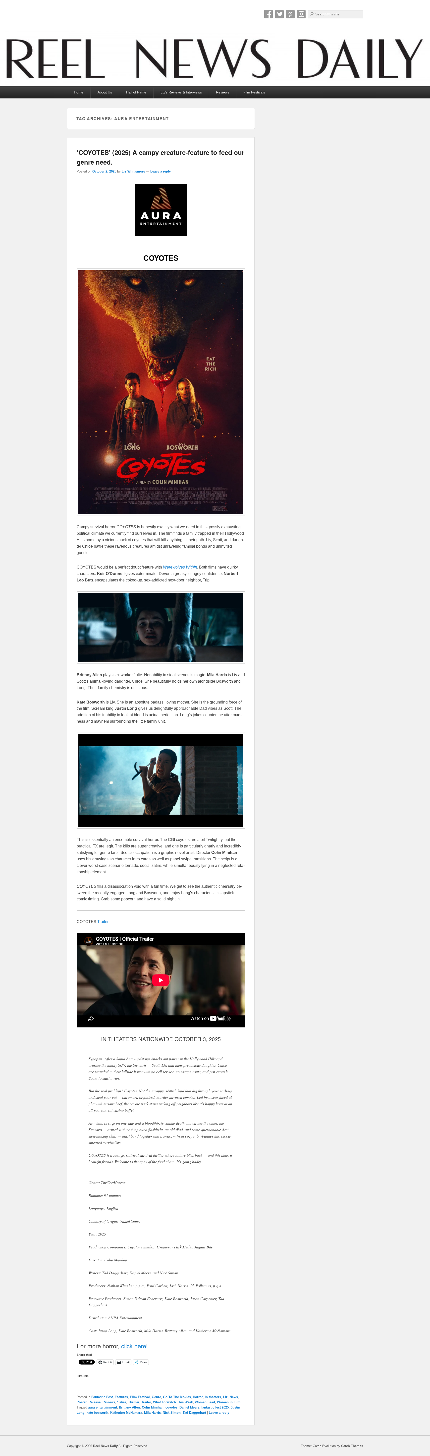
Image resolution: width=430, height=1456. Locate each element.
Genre (156, 1397)
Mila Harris (152, 1412)
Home (78, 92)
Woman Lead (205, 1402)
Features (121, 1397)
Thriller (133, 1402)
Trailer (102, 922)
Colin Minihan (152, 1407)
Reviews (222, 92)
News (234, 1397)
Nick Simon (172, 1412)
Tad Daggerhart (194, 1412)
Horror (198, 1397)
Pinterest (290, 14)
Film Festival (140, 1397)
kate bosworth (97, 1412)
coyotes (171, 1407)
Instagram (301, 14)
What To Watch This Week (173, 1402)
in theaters (213, 1397)
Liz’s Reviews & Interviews (181, 92)
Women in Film (229, 1402)
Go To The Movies (177, 1397)
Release (95, 1402)
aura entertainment (102, 1407)
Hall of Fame (136, 92)
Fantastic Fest (102, 1397)
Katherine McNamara (126, 1412)
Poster (82, 1402)
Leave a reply (160, 171)
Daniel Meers (189, 1407)
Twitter (279, 14)
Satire (121, 1402)
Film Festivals (254, 92)
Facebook (268, 14)
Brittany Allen (129, 1407)
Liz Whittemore (133, 171)
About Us (105, 92)
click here (133, 1345)
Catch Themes (352, 1446)
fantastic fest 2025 (215, 1407)
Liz (225, 1397)
